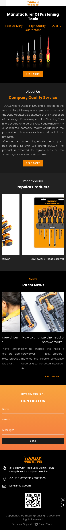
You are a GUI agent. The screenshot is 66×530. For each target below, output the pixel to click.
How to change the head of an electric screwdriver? (34, 339)
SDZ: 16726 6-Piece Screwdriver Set (34, 259)
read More (33, 163)
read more (33, 74)
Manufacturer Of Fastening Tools (33, 16)
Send (33, 441)
